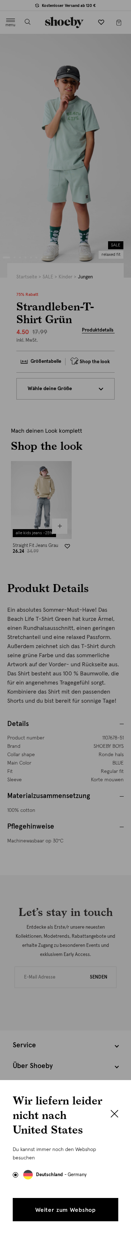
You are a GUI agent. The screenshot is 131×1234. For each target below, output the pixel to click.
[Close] (114, 1115)
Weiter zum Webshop (65, 1210)
